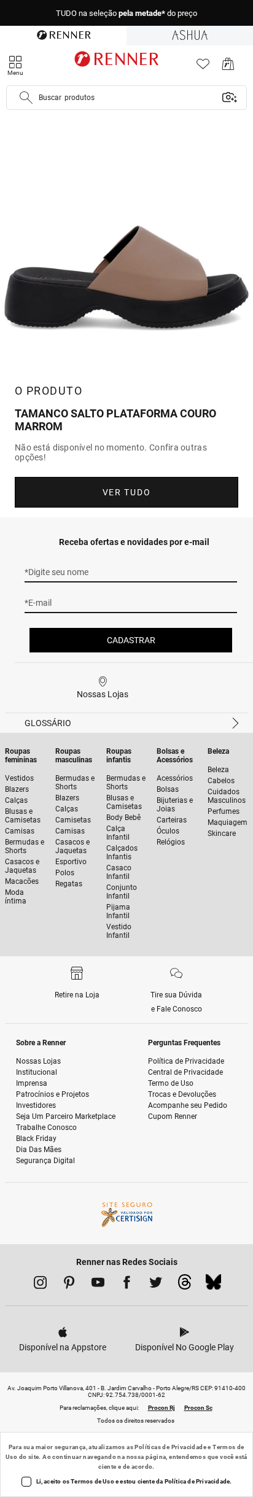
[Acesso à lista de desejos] (203, 67)
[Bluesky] (213, 1285)
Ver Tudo (126, 492)
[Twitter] (155, 1284)
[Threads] (184, 1285)
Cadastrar (131, 640)
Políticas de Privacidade (170, 1447)
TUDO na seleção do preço (126, 13)
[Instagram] (40, 1284)
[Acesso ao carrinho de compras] (228, 67)
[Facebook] (126, 1284)
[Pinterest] (69, 1284)
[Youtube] (98, 1284)
